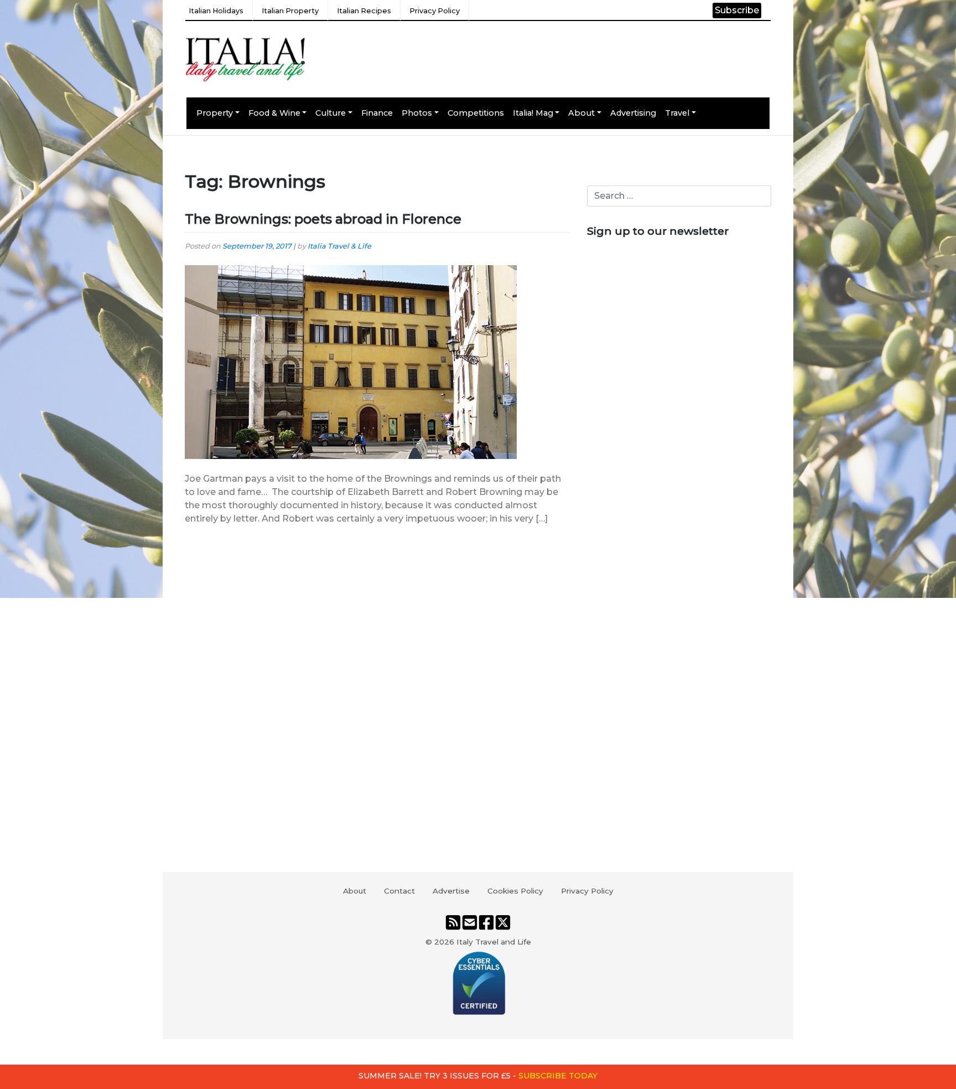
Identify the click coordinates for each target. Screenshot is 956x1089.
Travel (677, 113)
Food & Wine (274, 113)
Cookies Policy (515, 890)
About (581, 113)
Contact (399, 890)
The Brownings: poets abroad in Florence (323, 219)
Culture (330, 113)
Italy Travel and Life (493, 941)
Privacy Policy (434, 11)
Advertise (451, 890)
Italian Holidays (216, 11)
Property (214, 113)
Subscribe (737, 10)
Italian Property (290, 11)
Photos (417, 113)
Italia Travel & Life (339, 246)
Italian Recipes (364, 11)
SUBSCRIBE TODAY (558, 1076)
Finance (377, 113)
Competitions (476, 113)
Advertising (633, 113)
